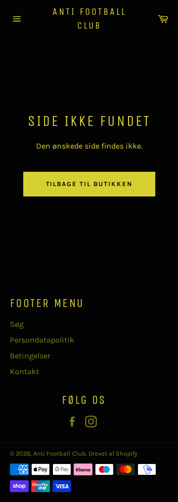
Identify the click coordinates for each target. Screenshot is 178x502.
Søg (17, 324)
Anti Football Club (89, 18)
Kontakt (24, 371)
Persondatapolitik (42, 340)
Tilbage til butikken (89, 184)
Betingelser (30, 355)
